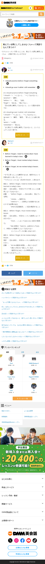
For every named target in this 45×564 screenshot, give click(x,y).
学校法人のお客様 (22, 554)
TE (34, 390)
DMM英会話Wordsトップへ (11, 422)
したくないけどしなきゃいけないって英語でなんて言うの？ (21, 336)
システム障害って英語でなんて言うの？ (14, 341)
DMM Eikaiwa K (34, 363)
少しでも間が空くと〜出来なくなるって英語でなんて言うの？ (21, 293)
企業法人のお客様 (22, 548)
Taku (11, 390)
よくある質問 (28, 411)
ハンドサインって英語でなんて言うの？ (14, 298)
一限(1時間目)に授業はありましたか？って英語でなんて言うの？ (22, 332)
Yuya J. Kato (11, 377)
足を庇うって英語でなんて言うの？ (13, 314)
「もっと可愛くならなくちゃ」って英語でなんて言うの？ (20, 302)
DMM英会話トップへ (31, 417)
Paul (11, 363)
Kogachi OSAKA (34, 377)
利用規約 (4, 417)
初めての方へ (6, 411)
